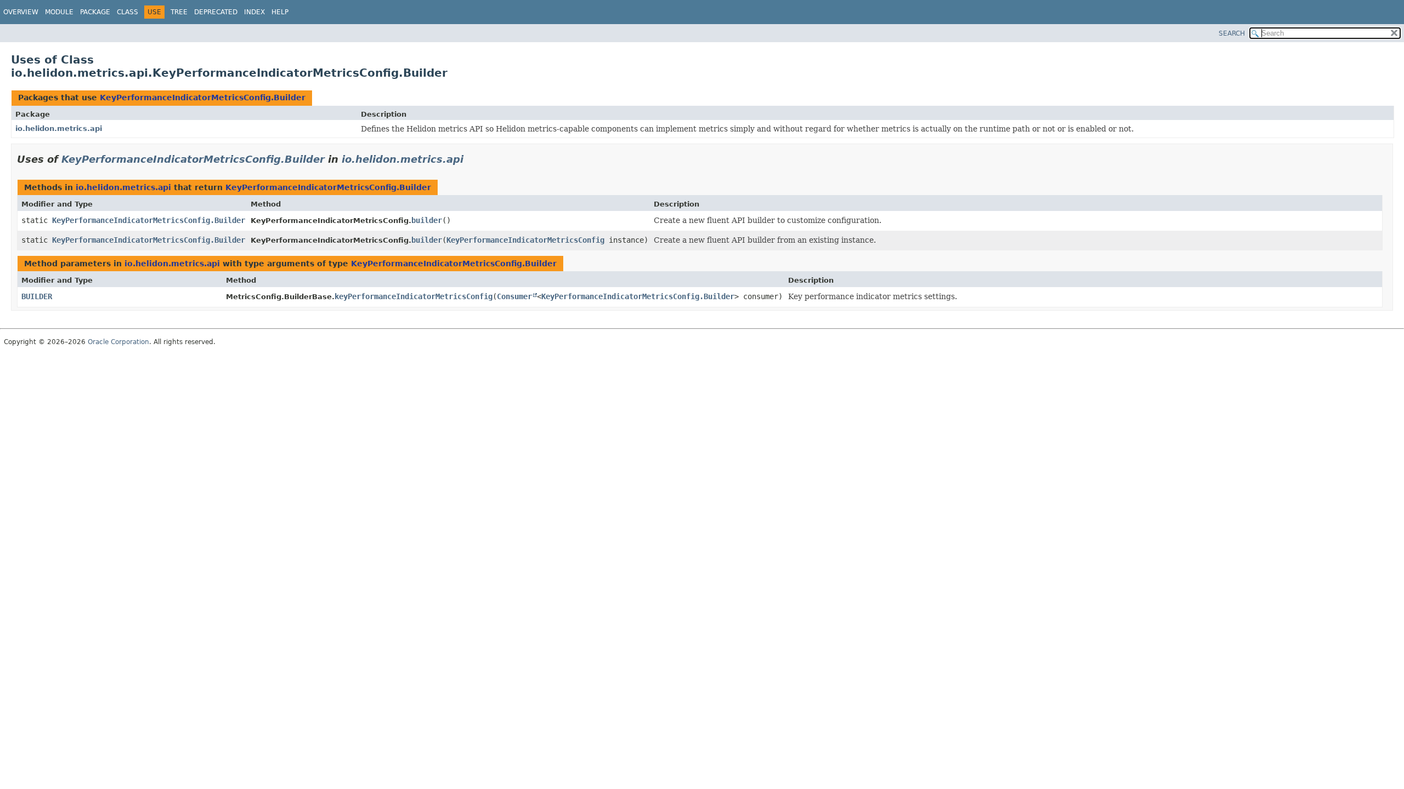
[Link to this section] (471, 159)
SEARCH (1232, 33)
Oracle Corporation (118, 342)
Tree (179, 12)
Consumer (514, 296)
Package (95, 12)
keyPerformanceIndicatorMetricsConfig (413, 296)
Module (59, 12)
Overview (20, 12)
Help (279, 12)
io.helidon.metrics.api (58, 128)
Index (254, 12)
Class (127, 12)
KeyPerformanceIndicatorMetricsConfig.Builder (202, 97)
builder (426, 220)
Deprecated (215, 12)
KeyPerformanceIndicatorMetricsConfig (525, 240)
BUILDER (36, 296)
